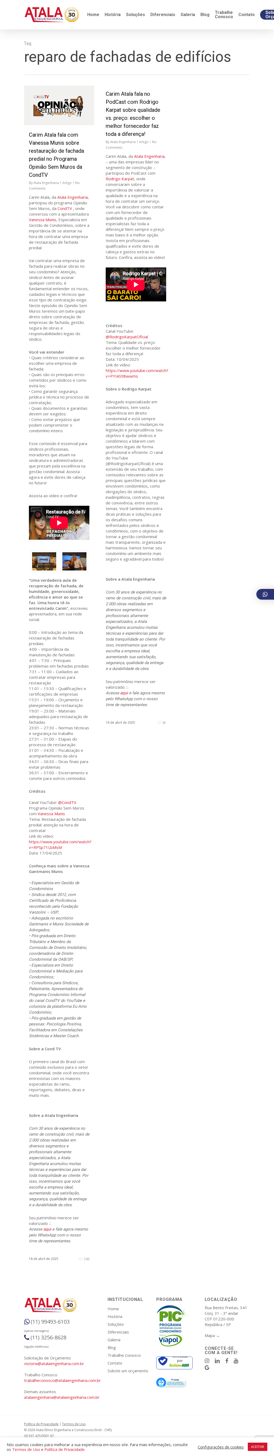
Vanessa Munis (42, 219)
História (115, 1316)
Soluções (116, 1324)
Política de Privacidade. (64, 1449)
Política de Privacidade (41, 1424)
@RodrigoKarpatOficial (127, 336)
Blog (112, 1347)
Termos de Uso (74, 1424)
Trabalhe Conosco (124, 1355)
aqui (47, 1229)
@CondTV (67, 802)
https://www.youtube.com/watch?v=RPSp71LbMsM (60, 844)
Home (113, 1308)
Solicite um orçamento (128, 1370)
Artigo (67, 183)
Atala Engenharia (46, 183)
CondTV (65, 208)
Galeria (114, 1339)
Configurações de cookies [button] (221, 1446)
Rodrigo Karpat (120, 178)
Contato (115, 1363)
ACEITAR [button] (257, 1446)
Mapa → (212, 1335)
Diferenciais (118, 1332)
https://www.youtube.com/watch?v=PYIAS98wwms (137, 373)
